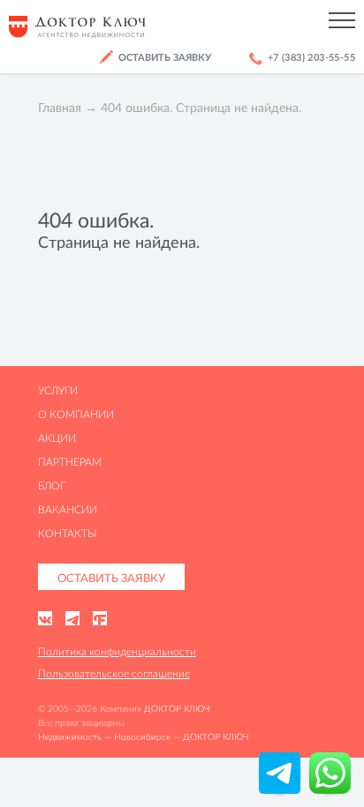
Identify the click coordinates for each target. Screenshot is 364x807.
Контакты (67, 533)
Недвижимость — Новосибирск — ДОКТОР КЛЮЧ (143, 737)
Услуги (58, 390)
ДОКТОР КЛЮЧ (176, 709)
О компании (76, 414)
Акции (57, 438)
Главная (59, 108)
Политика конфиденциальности (117, 651)
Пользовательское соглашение (114, 673)
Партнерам (70, 461)
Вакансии (67, 509)
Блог (51, 485)
